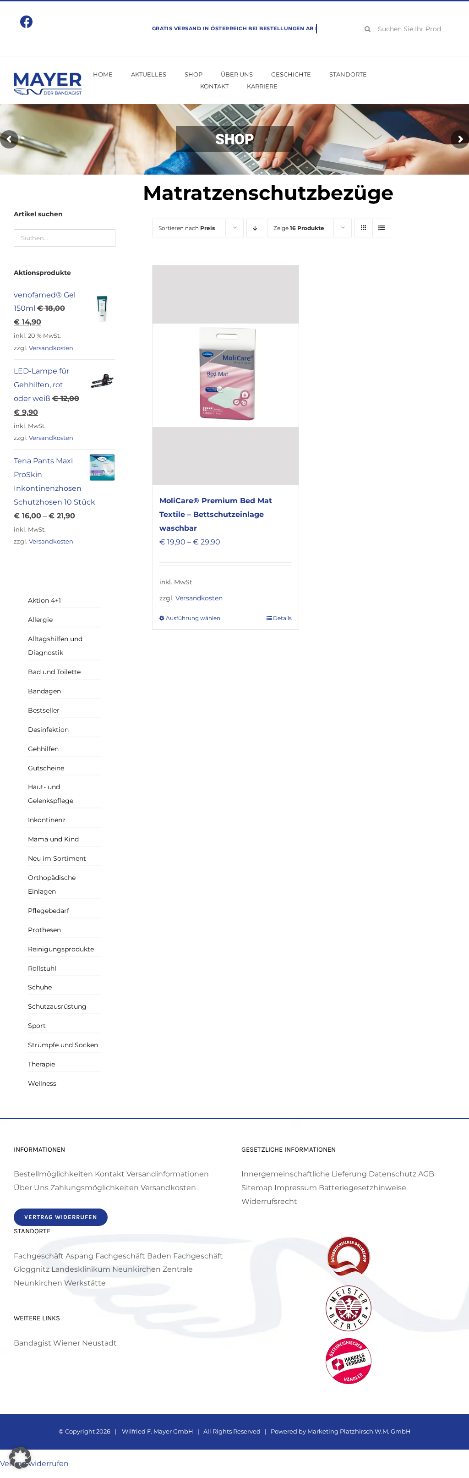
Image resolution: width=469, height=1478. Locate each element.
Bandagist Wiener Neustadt (65, 1343)
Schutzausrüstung (57, 1006)
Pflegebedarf (48, 911)
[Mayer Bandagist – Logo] (48, 75)
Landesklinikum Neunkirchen (106, 1269)
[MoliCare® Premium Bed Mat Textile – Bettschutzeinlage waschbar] (226, 375)
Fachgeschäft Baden (133, 1256)
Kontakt (110, 1174)
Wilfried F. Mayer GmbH (156, 1431)
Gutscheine (46, 768)
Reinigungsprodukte (61, 949)
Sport (37, 1026)
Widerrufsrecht (269, 1201)
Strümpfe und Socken (63, 1045)
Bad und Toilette (54, 672)
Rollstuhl (42, 968)
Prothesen (44, 930)
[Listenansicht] (382, 228)
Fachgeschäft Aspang (53, 1256)
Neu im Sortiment (57, 858)
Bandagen (44, 691)
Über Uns (31, 1187)
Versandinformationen (167, 1174)
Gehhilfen (43, 749)
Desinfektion (48, 729)
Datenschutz (392, 1174)
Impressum (295, 1187)
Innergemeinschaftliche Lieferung (304, 1174)
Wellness (42, 1083)
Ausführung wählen (193, 618)
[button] (20, 1458)
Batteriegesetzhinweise (362, 1187)
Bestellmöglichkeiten (53, 1174)
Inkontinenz (46, 820)
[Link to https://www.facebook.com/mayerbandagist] (26, 22)
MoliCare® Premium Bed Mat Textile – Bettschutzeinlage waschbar (215, 514)
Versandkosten (199, 598)
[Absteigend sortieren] (255, 228)
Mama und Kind (53, 839)
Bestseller (44, 710)
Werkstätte (85, 1283)
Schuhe (40, 987)
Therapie (41, 1064)
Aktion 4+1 (44, 600)
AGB (426, 1174)
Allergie (40, 619)
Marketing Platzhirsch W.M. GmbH (359, 1431)
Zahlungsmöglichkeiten (94, 1187)
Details (282, 618)
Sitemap (257, 1187)
